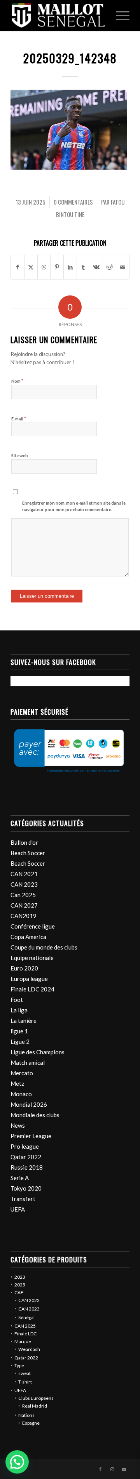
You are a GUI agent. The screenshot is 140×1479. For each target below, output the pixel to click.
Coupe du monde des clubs (43, 947)
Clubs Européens (36, 1398)
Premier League (30, 1135)
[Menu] (119, 15)
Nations (26, 1415)
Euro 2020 (24, 968)
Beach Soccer (27, 852)
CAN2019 (23, 915)
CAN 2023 (24, 884)
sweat (24, 1373)
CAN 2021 (24, 873)
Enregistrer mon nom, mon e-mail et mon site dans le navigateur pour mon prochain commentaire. (74, 506)
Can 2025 (23, 894)
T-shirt (25, 1382)
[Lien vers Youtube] (124, 1469)
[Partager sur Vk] (96, 267)
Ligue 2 (20, 1041)
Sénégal (26, 1317)
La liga (19, 1010)
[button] (17, 1462)
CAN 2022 (29, 1300)
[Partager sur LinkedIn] (70, 267)
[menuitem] (119, 15)
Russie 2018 (26, 1167)
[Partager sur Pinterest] (57, 267)
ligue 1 (19, 1031)
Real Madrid (34, 1406)
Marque (22, 1341)
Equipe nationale (32, 957)
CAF (18, 1292)
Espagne (31, 1423)
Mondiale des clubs (35, 1114)
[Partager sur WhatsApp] (44, 267)
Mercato (21, 1072)
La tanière (23, 1020)
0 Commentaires (73, 202)
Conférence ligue (32, 926)
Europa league (29, 978)
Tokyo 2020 (26, 1188)
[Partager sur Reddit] (109, 267)
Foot (16, 999)
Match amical (27, 1062)
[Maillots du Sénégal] (58, 15)
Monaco (21, 1093)
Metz (17, 1083)
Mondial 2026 (28, 1104)
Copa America (28, 936)
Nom (17, 381)
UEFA (17, 1209)
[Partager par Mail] (122, 267)
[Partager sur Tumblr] (83, 267)
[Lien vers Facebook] (100, 1469)
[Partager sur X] (30, 267)
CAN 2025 (25, 1326)
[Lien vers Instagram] (112, 1469)
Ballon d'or (24, 842)
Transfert (22, 1198)
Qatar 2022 (25, 1156)
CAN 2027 (24, 905)
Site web (19, 455)
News (17, 1125)
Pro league (24, 1146)
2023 (19, 1277)
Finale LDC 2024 (32, 989)
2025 (19, 1285)
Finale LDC (25, 1334)
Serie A (19, 1177)
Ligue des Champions (37, 1051)
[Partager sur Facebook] (17, 267)
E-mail (18, 418)
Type (19, 1365)
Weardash (29, 1349)
